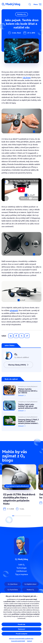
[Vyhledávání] (30, 4)
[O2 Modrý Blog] (11, 4)
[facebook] (16, 336)
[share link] (27, 336)
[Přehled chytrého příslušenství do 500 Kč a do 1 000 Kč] (21, 391)
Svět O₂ (21, 565)
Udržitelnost (21, 571)
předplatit (14, 310)
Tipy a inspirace (21, 574)
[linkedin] (10, 336)
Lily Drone (27, 77)
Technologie (21, 568)
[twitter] (21, 336)
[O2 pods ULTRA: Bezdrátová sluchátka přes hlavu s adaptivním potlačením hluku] (19, 487)
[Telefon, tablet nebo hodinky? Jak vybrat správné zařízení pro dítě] (21, 406)
